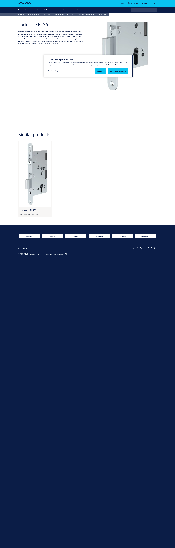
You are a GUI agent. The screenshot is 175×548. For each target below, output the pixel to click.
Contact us (58, 10)
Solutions (21, 10)
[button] (26, 10)
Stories (46, 10)
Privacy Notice (120, 65)
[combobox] (144, 10)
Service (34, 10)
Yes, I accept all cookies (118, 71)
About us (72, 10)
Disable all (100, 71)
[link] (122, 3)
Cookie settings (53, 71)
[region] (88, 66)
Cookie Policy (110, 65)
